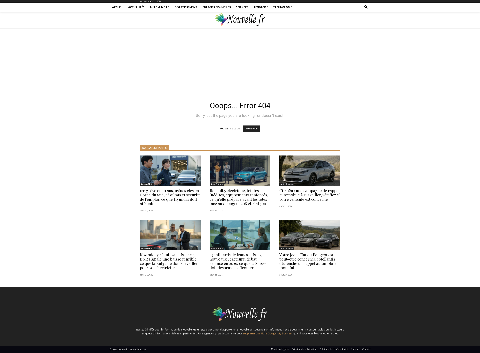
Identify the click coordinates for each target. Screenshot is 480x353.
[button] (366, 7)
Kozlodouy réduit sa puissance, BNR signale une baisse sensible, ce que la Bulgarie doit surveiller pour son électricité (169, 261)
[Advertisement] (240, 64)
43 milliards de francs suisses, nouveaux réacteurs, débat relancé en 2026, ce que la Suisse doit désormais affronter (238, 261)
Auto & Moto (147, 184)
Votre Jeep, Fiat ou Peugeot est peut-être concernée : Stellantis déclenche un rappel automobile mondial (308, 261)
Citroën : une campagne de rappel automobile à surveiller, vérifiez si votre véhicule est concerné (309, 195)
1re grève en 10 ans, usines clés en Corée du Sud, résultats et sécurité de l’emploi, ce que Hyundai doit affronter (170, 197)
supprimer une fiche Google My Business (268, 333)
